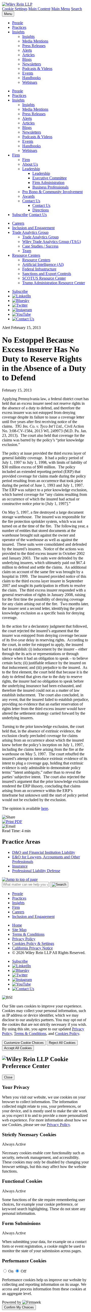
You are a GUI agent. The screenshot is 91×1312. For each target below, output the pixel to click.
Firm (16, 155)
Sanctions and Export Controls (46, 273)
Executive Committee (49, 178)
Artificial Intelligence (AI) (43, 264)
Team (26, 251)
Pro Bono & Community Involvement (52, 192)
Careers (18, 223)
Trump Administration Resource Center (53, 283)
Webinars (29, 82)
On (10, 1271)
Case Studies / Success (40, 246)
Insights (18, 32)
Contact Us (31, 201)
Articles (28, 55)
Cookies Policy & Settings (33, 943)
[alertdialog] (45, 1183)
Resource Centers (26, 255)
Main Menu (60, 9)
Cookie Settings (14, 9)
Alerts (27, 50)
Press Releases (34, 46)
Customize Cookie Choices (24, 1043)
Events (27, 73)
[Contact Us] (23, 319)
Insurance (20, 866)
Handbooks (31, 78)
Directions (40, 210)
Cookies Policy (67, 1033)
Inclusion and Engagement (33, 228)
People (17, 23)
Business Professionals (50, 187)
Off (23, 1271)
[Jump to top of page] (20, 879)
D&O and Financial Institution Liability (43, 852)
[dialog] (45, 1027)
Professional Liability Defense (36, 871)
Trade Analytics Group (30, 232)
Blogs (27, 59)
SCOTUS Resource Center (44, 278)
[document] (45, 1183)
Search (76, 9)
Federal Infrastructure (39, 269)
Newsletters (31, 64)
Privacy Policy (23, 939)
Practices (19, 27)
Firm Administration (48, 182)
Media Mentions (35, 41)
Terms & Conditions (28, 934)
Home (17, 925)
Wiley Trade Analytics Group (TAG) (51, 241)
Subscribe (20, 214)
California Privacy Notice (32, 948)
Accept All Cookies (18, 1048)
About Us (30, 164)
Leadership (31, 169)
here (44, 808)
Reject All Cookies (62, 1043)
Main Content (39, 9)
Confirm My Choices (19, 1307)
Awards (28, 196)
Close (8, 1077)
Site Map (19, 930)
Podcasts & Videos (37, 68)
